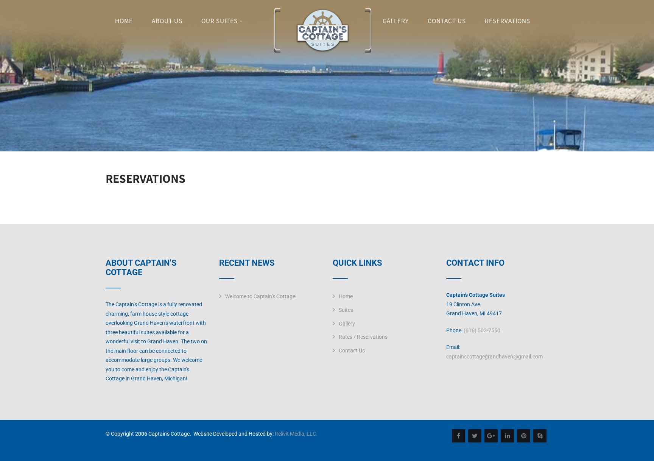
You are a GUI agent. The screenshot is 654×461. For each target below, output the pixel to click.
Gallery (396, 21)
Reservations (507, 21)
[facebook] (458, 435)
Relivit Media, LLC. (296, 434)
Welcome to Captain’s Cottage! (261, 296)
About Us (167, 21)
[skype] (540, 435)
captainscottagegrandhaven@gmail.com (494, 357)
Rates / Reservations (363, 337)
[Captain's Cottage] (322, 51)
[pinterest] (523, 435)
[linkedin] (507, 435)
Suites (346, 310)
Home (124, 21)
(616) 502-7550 (482, 330)
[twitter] (474, 435)
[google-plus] (491, 435)
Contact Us (447, 21)
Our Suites (219, 21)
